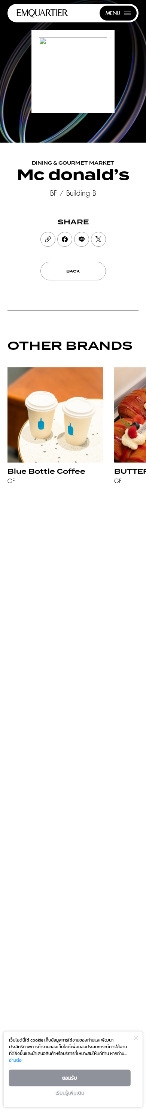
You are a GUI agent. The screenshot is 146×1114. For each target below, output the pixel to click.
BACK (73, 271)
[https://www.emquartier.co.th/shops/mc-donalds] (47, 239)
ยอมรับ (69, 1078)
